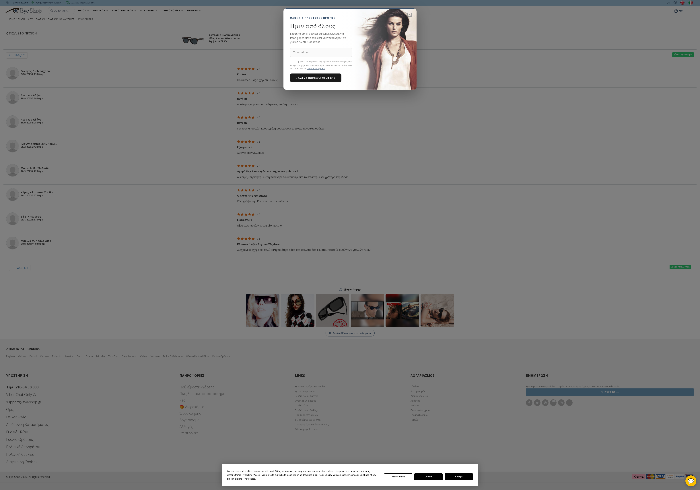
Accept (459, 476)
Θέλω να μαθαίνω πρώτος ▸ (315, 78)
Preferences (398, 476)
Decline (428, 476)
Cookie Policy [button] (325, 475)
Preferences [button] (249, 479)
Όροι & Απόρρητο (316, 68)
